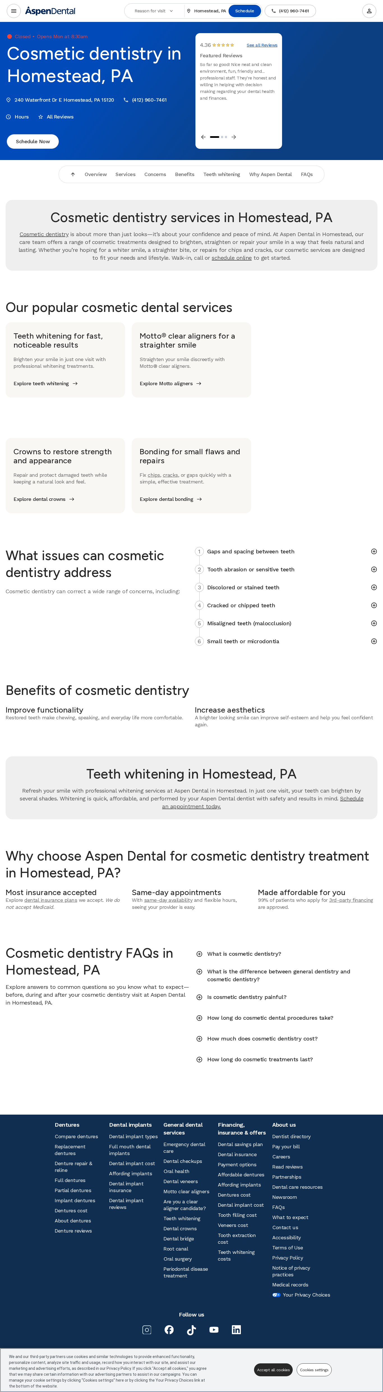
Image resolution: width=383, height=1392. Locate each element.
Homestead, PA (210, 10)
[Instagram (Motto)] (147, 1330)
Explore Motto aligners (166, 383)
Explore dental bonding (166, 499)
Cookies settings (314, 1370)
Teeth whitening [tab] (221, 174)
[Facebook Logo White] (169, 1330)
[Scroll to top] (73, 174)
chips (154, 475)
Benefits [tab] (184, 174)
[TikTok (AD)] (191, 1330)
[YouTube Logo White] (214, 1330)
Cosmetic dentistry (44, 234)
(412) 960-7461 (294, 10)
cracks (170, 475)
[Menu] (14, 11)
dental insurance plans (50, 900)
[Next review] (233, 137)
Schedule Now (33, 141)
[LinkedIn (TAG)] (236, 1330)
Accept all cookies (273, 1370)
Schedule (244, 10)
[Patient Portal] (369, 11)
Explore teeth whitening (41, 383)
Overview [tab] (96, 174)
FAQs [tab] (307, 174)
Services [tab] (125, 174)
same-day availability (168, 900)
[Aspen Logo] (50, 10)
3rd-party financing (351, 900)
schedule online (232, 257)
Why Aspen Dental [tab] (270, 174)
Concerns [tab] (155, 174)
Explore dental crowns (39, 499)
